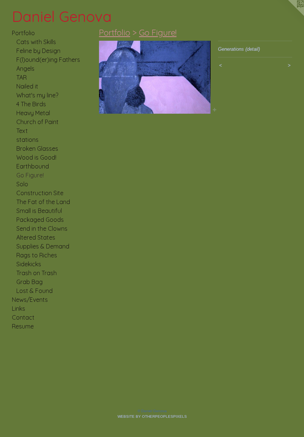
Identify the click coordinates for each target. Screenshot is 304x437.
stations (27, 139)
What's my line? (37, 95)
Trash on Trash (36, 273)
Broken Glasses (37, 148)
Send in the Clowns (41, 228)
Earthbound (32, 166)
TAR (21, 77)
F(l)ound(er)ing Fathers (48, 59)
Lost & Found (34, 290)
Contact (23, 317)
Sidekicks (28, 264)
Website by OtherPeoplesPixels (152, 416)
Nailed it (27, 86)
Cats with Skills (36, 42)
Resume (23, 326)
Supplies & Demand (42, 246)
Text (22, 130)
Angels (25, 68)
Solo (22, 184)
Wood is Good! (36, 157)
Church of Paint (37, 122)
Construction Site (39, 193)
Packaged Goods (40, 219)
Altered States (35, 237)
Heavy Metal (33, 113)
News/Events (30, 299)
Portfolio (23, 33)
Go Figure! (30, 175)
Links (18, 308)
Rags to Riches (36, 255)
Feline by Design (38, 50)
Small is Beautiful (39, 210)
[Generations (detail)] (155, 77)
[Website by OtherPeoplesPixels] (289, 15)
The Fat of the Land (43, 202)
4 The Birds (31, 104)
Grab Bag (29, 282)
